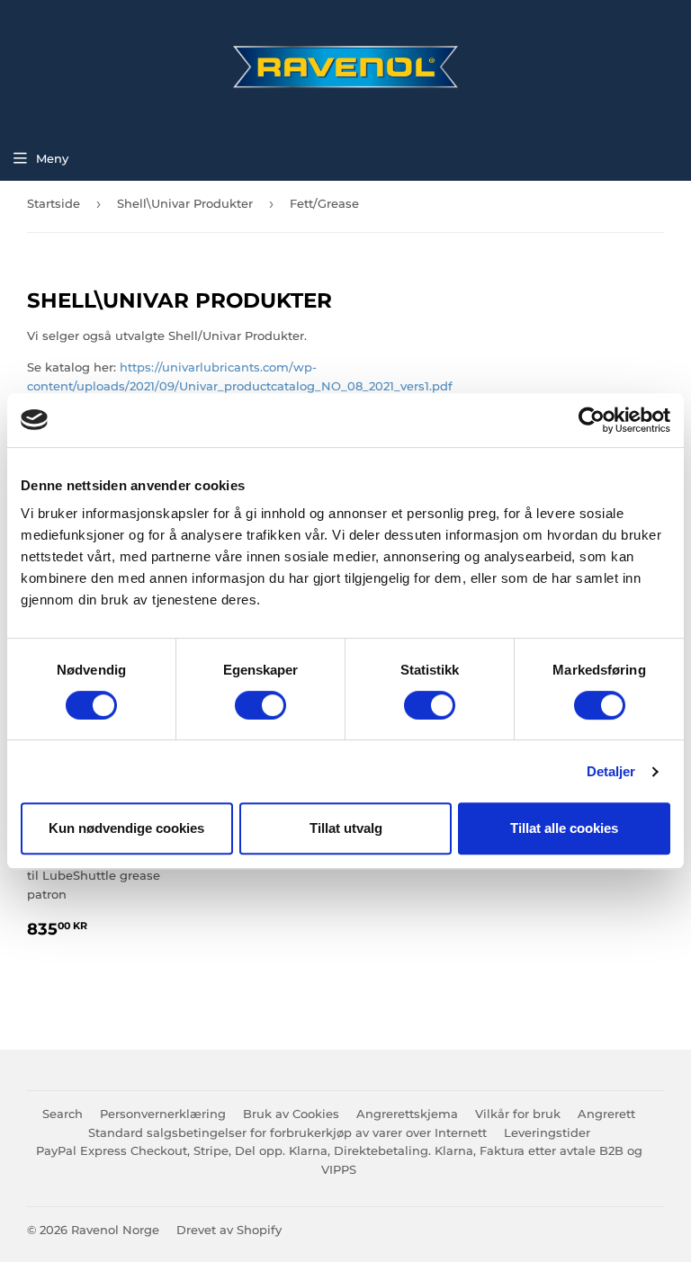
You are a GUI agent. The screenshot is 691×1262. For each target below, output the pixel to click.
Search (62, 1113)
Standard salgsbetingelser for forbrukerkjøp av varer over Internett (287, 1132)
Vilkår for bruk (518, 1113)
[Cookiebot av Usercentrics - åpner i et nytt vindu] (591, 420)
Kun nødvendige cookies (126, 828)
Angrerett (606, 1113)
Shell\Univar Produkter (185, 203)
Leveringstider (547, 1132)
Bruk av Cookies (291, 1113)
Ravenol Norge (115, 1229)
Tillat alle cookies (564, 828)
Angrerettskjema (407, 1113)
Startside (53, 203)
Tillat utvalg (346, 828)
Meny (52, 158)
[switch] (260, 705)
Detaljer (611, 771)
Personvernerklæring (163, 1113)
